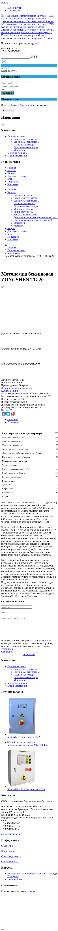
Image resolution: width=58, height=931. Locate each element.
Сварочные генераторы (26, 147)
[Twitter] (8, 414)
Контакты (12, 184)
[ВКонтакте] (4, 414)
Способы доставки (11, 856)
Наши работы (14, 879)
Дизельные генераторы (26, 139)
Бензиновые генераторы (26, 141)
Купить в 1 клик (9, 390)
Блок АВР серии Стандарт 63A (23, 737)
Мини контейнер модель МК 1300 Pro (27, 745)
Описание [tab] (12, 419)
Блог (9, 178)
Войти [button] (4, 2)
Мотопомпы (20, 150)
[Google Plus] (13, 414)
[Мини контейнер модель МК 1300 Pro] (21, 742)
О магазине (7, 845)
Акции (11, 173)
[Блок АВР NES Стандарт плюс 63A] (21, 786)
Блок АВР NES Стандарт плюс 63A (26, 789)
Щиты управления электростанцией (33, 220)
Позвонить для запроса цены (16, 388)
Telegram (31, 891)
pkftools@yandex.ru (11, 834)
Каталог (11, 170)
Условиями (7, 649)
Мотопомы (19, 225)
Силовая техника (16, 136)
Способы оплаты (10, 861)
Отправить (7, 93)
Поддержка (13, 181)
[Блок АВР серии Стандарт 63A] (21, 734)
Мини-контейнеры (17, 153)
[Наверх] (2, 929)
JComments (29, 654)
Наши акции (8, 851)
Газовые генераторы (24, 144)
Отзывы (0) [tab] (13, 422)
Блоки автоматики (17, 155)
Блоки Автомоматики (25, 214)
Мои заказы (13, 10)
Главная (11, 167)
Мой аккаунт (14, 7)
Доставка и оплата (17, 176)
